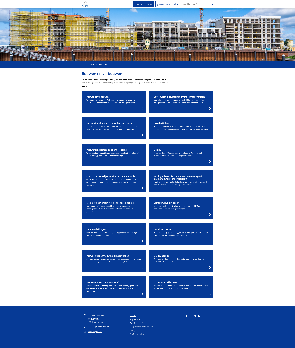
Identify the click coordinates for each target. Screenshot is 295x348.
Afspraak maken (136, 319)
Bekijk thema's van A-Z (143, 4)
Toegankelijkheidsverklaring (141, 326)
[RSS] (198, 316)
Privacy (132, 330)
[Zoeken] (212, 4)
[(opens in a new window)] (186, 316)
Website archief (136, 323)
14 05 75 (91, 326)
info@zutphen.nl (95, 331)
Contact (133, 315)
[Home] (86, 4)
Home (84, 64)
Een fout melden (137, 334)
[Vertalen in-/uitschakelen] (176, 4)
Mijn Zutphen (164, 4)
